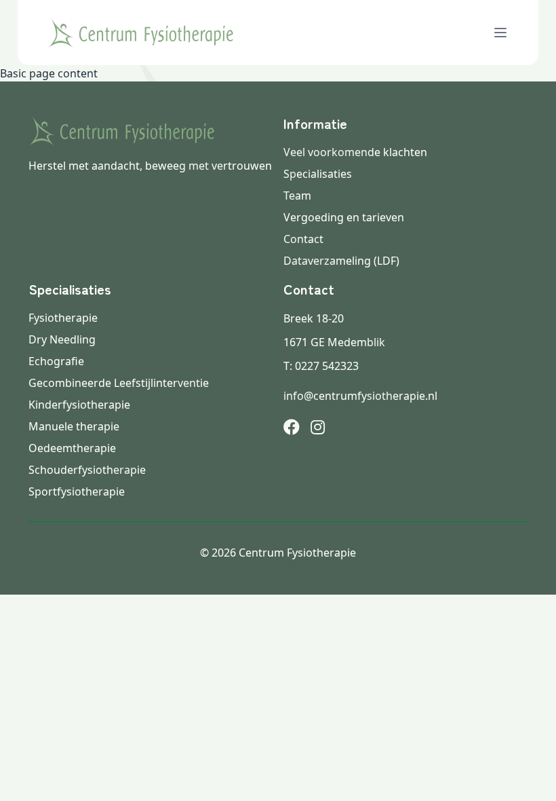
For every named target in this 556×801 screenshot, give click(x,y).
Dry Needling (62, 339)
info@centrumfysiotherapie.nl (360, 395)
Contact (303, 238)
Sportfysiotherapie (76, 491)
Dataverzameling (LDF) (341, 260)
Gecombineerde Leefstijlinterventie (118, 382)
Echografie (56, 361)
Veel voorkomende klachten (355, 152)
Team (297, 195)
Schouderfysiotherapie (87, 469)
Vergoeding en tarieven (343, 217)
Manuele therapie (73, 426)
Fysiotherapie (63, 317)
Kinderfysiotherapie (79, 404)
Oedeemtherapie (72, 448)
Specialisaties (317, 173)
